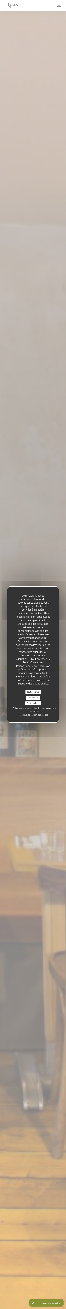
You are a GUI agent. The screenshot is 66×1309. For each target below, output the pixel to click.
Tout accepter (33, 692)
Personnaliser (33, 703)
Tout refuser (33, 697)
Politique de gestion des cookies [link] (33, 714)
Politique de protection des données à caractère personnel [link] (34, 709)
